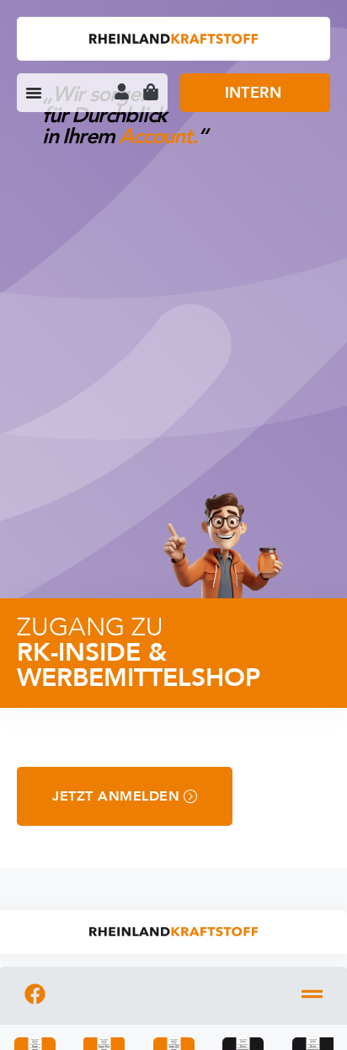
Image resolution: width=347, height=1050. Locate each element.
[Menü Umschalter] (33, 92)
